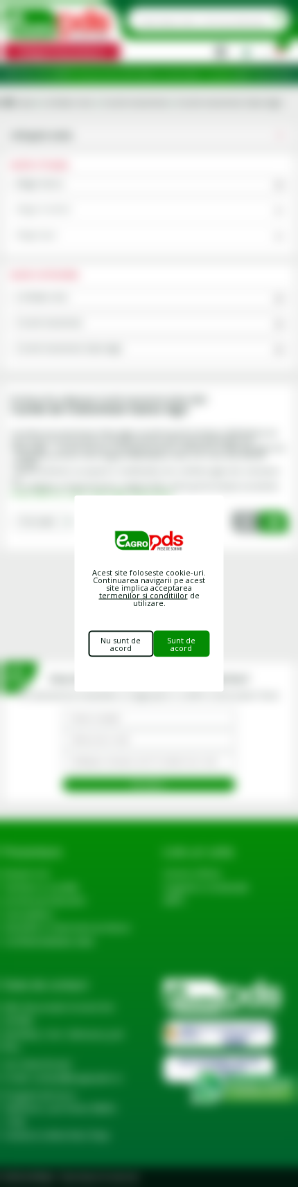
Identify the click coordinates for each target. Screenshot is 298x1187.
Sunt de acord (181, 644)
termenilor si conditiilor (143, 595)
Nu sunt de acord (120, 644)
